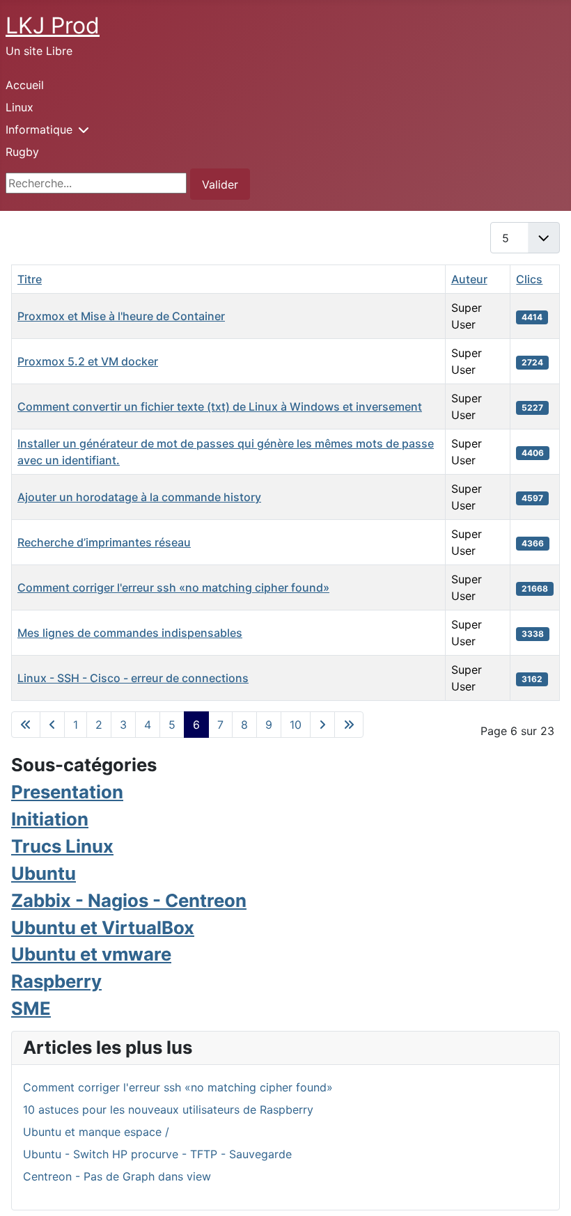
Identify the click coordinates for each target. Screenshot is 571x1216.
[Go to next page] (322, 724)
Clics (529, 279)
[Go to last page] (348, 724)
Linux (19, 107)
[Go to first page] (25, 724)
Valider (220, 184)
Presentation (67, 792)
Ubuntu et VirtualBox (102, 927)
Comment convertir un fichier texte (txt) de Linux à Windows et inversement (219, 406)
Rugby (22, 152)
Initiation (49, 819)
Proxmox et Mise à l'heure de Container (121, 316)
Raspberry (56, 981)
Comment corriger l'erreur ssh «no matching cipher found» (173, 587)
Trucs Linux (62, 846)
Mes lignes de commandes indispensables (129, 633)
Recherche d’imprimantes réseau (104, 542)
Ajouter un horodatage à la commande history (139, 497)
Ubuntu (43, 873)
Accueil (25, 85)
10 (296, 725)
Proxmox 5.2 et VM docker (87, 361)
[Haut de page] (546, 1190)
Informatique (39, 129)
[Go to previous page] (52, 724)
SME (31, 1008)
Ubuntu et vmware (91, 954)
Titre (29, 279)
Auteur (469, 279)
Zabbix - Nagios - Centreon (129, 900)
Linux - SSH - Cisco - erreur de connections (133, 678)
